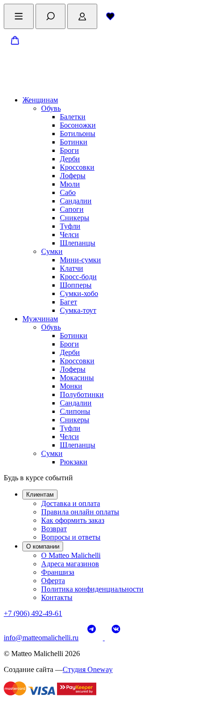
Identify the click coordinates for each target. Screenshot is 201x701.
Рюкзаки (73, 462)
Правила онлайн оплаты (80, 512)
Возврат (54, 529)
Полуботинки (82, 394)
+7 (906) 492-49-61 (33, 613)
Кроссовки (77, 167)
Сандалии (76, 201)
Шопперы (76, 285)
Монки (71, 386)
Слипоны (75, 411)
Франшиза (57, 572)
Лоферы (73, 176)
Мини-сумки (80, 260)
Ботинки (73, 142)
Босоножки (78, 125)
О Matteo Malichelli (70, 555)
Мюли (70, 184)
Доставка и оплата (70, 503)
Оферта (53, 581)
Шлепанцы (77, 243)
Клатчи (71, 268)
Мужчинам (40, 319)
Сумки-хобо (79, 293)
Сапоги (72, 209)
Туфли (70, 226)
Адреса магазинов (70, 564)
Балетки (73, 117)
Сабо (68, 192)
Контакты (56, 597)
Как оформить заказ (72, 520)
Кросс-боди (78, 277)
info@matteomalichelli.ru (41, 638)
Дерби (70, 159)
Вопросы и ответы (70, 537)
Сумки (52, 251)
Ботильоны (77, 133)
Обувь (51, 108)
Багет (68, 302)
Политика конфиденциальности (92, 589)
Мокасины (77, 378)
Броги (69, 150)
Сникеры (74, 218)
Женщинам (40, 100)
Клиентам (40, 494)
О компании (42, 546)
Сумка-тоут (78, 310)
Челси (69, 234)
